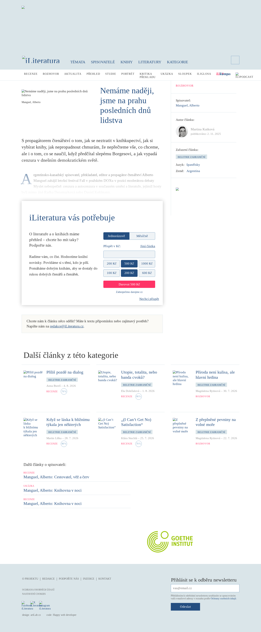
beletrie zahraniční (191, 157)
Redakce (48, 578)
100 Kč (112, 273)
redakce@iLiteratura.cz (66, 326)
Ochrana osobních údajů (38, 589)
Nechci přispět (149, 299)
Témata (77, 62)
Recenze (31, 73)
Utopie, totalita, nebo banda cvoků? (139, 374)
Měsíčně (142, 236)
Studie (110, 73)
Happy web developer (64, 614)
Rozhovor (51, 73)
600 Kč (147, 273)
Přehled (93, 73)
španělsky (193, 165)
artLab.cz (36, 614)
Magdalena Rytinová (208, 390)
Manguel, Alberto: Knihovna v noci (53, 490)
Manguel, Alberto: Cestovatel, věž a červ (56, 477)
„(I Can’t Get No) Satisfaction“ (136, 422)
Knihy (127, 62)
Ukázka (167, 73)
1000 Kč (147, 263)
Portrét (128, 73)
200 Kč (112, 263)
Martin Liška (54, 438)
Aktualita (72, 73)
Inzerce (88, 578)
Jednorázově (116, 236)
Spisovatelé (103, 62)
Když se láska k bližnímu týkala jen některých (68, 422)
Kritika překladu (148, 75)
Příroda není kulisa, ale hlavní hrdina (215, 374)
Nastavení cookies (34, 594)
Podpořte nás (69, 578)
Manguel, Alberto (187, 105)
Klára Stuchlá (129, 438)
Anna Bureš (53, 385)
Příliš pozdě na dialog (64, 372)
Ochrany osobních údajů (223, 598)
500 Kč (129, 263)
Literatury (149, 62)
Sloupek (185, 73)
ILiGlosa (204, 73)
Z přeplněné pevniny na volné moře (216, 422)
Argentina (193, 171)
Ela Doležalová (130, 390)
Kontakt (104, 578)
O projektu (30, 578)
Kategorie (177, 62)
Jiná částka (147, 246)
